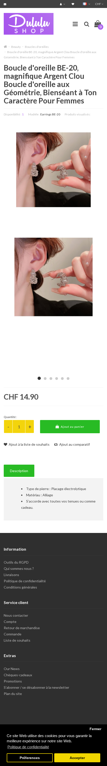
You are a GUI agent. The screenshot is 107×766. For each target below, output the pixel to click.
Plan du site (13, 693)
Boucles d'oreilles (37, 47)
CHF (98, 4)
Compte (10, 621)
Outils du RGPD (16, 562)
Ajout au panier (72, 426)
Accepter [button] (77, 758)
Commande (12, 634)
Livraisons (11, 575)
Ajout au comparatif (74, 444)
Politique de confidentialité (25, 581)
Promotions (13, 681)
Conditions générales (20, 587)
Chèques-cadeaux (18, 675)
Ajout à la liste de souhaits (29, 444)
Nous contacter (16, 615)
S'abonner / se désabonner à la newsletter (36, 687)
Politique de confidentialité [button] (28, 747)
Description (19, 471)
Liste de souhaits (17, 640)
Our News (12, 669)
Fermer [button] (95, 729)
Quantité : (10, 417)
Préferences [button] (30, 758)
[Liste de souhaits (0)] (73, 4)
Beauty (16, 47)
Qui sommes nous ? (19, 568)
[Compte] (63, 4)
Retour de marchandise (22, 628)
